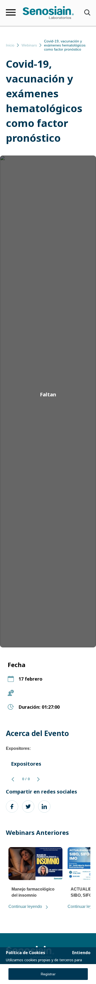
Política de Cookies (25, 952)
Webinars (29, 45)
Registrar (48, 974)
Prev (15, 779)
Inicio (10, 45)
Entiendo (81, 952)
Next (35, 779)
